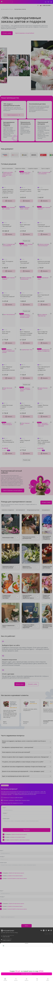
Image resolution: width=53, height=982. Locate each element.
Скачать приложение (26, 974)
